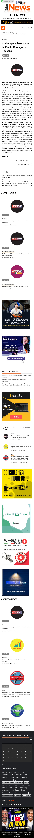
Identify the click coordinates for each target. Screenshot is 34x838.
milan (10, 785)
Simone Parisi (14, 58)
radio (16, 787)
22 (25, 754)
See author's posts (23, 164)
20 (17, 754)
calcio (22, 772)
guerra (16, 780)
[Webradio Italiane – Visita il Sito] (15, 551)
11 (8, 751)
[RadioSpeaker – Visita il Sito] (16, 349)
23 (30, 754)
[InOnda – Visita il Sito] (16, 406)
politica (10, 787)
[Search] (32, 27)
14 (21, 751)
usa (19, 795)
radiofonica (23, 787)
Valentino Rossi (26, 795)
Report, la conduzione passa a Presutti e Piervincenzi (15, 286)
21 (21, 754)
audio (10, 772)
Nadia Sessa (13, 257)
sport (21, 792)
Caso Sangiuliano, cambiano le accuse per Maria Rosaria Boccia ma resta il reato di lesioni (9, 183)
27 (17, 757)
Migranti (4, 785)
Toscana (8, 177)
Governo (10, 780)
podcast (4, 787)
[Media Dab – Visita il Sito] (16, 518)
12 (12, 751)
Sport (12, 454)
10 (3, 751)
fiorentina (24, 777)
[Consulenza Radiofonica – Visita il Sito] (17, 483)
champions (5, 774)
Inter (22, 780)
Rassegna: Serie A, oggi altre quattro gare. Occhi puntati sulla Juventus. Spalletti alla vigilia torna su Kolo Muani (20, 458)
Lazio (20, 782)
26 (12, 757)
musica (22, 785)
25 (8, 757)
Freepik (11, 800)
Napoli (28, 785)
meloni (26, 782)
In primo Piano (10, 251)
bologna (16, 772)
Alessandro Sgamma (23, 462)
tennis (26, 792)
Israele (27, 780)
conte (11, 774)
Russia (4, 792)
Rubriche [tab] (27, 427)
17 (3, 754)
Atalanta (4, 772)
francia (4, 780)
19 (12, 754)
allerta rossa (8, 175)
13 (17, 751)
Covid (25, 774)
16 (30, 751)
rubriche (24, 790)
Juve (8, 782)
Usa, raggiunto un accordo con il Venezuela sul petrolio (16, 725)
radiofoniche (5, 790)
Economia (13, 444)
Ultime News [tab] (6, 428)
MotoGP (16, 785)
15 (25, 751)
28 (21, 757)
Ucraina (10, 795)
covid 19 (4, 777)
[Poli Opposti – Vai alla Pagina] (16, 314)
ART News (17, 15)
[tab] (17, 427)
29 (25, 757)
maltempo (23, 175)
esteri (17, 777)
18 (8, 754)
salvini (9, 792)
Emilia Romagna (16, 175)
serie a (15, 792)
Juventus (14, 782)
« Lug (3, 765)
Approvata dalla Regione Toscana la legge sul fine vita (25, 182)
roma (12, 790)
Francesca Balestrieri (15, 289)
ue (15, 795)
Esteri (3, 723)
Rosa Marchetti (14, 727)
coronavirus (19, 774)
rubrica (18, 790)
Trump (4, 795)
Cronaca (4, 39)
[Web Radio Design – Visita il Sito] (15, 582)
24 (3, 757)
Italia (3, 782)
